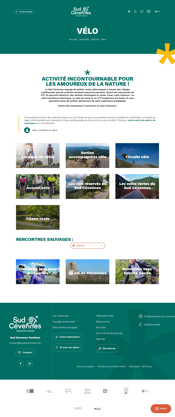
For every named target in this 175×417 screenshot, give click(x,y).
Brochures (109, 348)
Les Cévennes (61, 315)
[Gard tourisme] (77, 409)
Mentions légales (85, 366)
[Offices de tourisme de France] (145, 391)
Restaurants (103, 321)
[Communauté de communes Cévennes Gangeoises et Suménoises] (29, 391)
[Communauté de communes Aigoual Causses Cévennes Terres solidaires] (49, 391)
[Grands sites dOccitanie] (125, 391)
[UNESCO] (87, 391)
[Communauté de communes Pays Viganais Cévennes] (68, 391)
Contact (27, 352)
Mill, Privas (146, 366)
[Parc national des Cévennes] (106, 391)
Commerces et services (109, 333)
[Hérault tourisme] (97, 408)
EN (156, 14)
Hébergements (104, 315)
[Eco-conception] (129, 12)
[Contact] (148, 12)
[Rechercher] (135, 12)
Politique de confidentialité (111, 366)
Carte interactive (69, 337)
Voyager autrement (64, 321)
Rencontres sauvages (65, 327)
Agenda (100, 339)
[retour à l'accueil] (81, 11)
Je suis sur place (25, 12)
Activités (101, 327)
